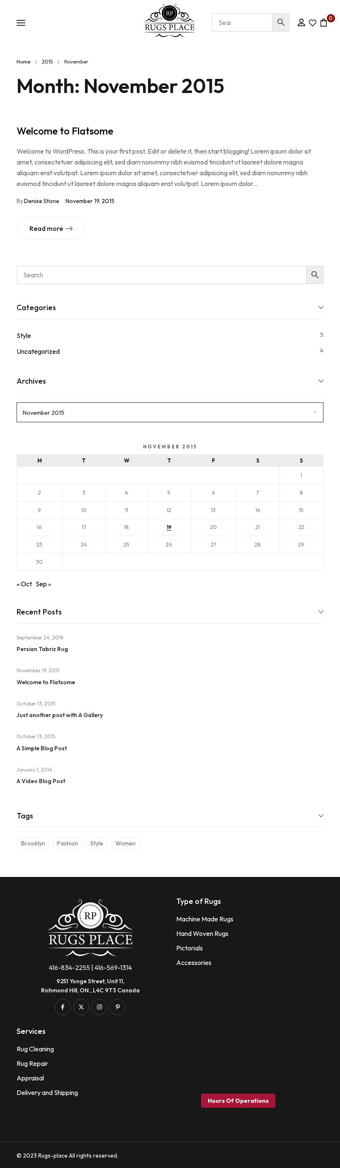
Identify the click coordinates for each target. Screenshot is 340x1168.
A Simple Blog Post (42, 748)
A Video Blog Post (41, 781)
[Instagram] (99, 1007)
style (96, 843)
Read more (46, 228)
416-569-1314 (113, 967)
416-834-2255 (69, 967)
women (125, 843)
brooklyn (33, 843)
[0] (321, 22)
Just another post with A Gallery (60, 715)
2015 (47, 62)
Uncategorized (38, 351)
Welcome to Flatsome (65, 131)
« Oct (24, 584)
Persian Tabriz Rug (42, 649)
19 (169, 527)
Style (24, 335)
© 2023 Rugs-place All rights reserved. (67, 1155)
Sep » (43, 584)
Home (23, 62)
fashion (67, 843)
